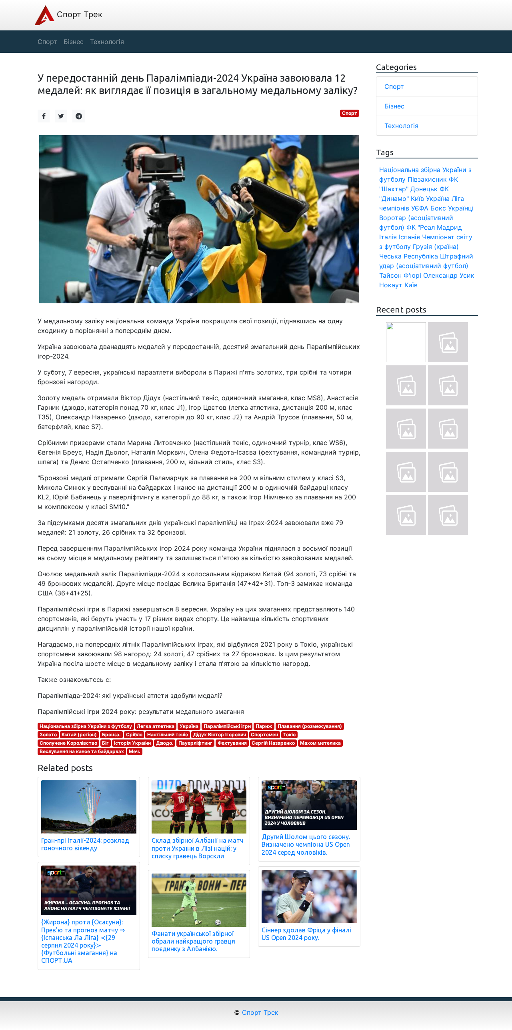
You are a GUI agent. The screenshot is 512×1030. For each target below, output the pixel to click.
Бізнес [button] (74, 42)
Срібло (134, 734)
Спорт (349, 113)
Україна (189, 726)
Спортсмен (264, 734)
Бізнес (394, 106)
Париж (264, 726)
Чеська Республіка (408, 256)
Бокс (438, 208)
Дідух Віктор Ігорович (219, 734)
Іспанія (409, 237)
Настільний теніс (167, 734)
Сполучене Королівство (68, 743)
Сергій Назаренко (273, 743)
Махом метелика (320, 743)
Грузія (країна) (436, 246)
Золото (48, 734)
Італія (388, 237)
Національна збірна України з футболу (86, 726)
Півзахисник (427, 179)
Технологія (401, 126)
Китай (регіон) (79, 734)
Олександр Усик (448, 275)
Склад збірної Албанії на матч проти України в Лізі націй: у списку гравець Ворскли (198, 848)
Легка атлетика (155, 726)
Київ (411, 285)
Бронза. (111, 734)
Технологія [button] (107, 42)
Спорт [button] (47, 42)
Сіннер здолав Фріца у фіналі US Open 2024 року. (306, 933)
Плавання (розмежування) (310, 726)
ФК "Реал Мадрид (434, 227)
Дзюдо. (165, 743)
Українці (461, 208)
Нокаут (390, 285)
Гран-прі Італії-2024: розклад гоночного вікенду (85, 844)
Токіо (289, 734)
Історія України (132, 743)
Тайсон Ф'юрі (400, 275)
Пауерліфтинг (195, 743)
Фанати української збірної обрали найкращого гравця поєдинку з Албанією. (193, 941)
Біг (105, 743)
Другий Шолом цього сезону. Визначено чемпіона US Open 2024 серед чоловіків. (306, 844)
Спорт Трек (78, 14)
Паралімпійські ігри (227, 726)
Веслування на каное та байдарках (82, 751)
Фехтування (232, 743)
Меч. (134, 751)
